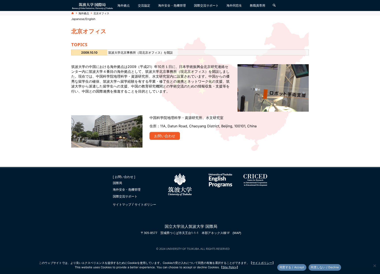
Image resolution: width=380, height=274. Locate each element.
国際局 (117, 183)
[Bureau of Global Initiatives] (92, 5)
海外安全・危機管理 (127, 189)
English (90, 19)
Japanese (77, 19)
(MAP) (237, 233)
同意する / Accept (292, 267)
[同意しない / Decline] (374, 265)
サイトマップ (122, 204)
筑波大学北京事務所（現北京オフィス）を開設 (140, 52)
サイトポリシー (145, 204)
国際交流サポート (125, 196)
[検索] (274, 5)
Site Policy (230, 267)
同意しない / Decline (325, 267)
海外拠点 (84, 13)
